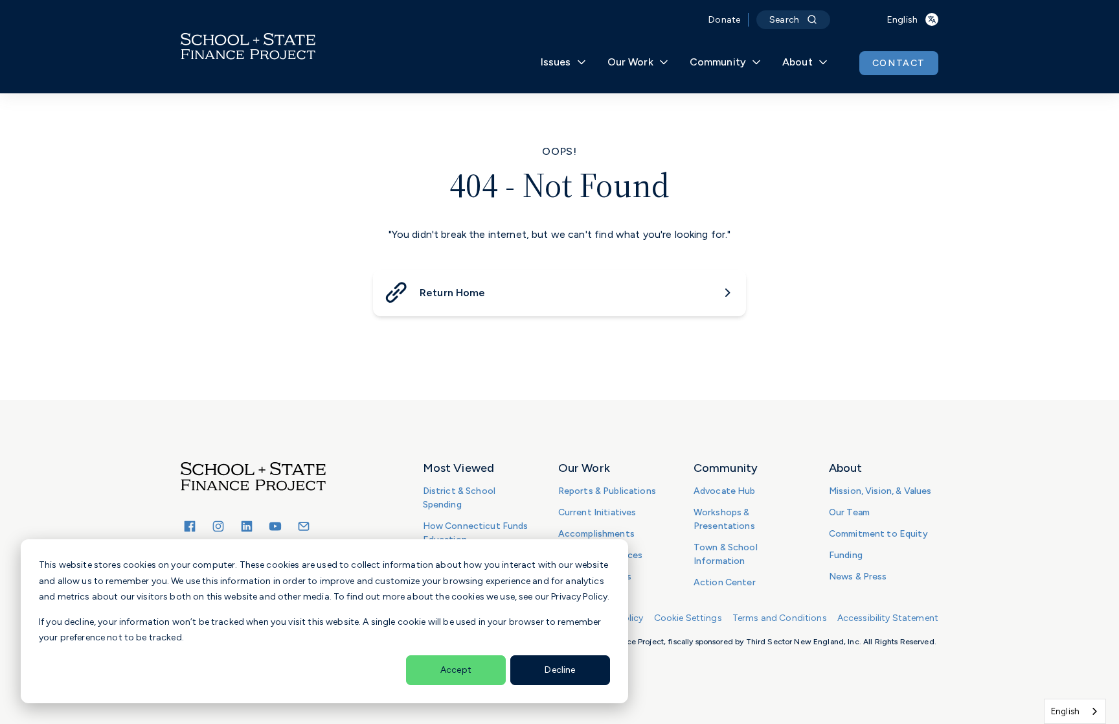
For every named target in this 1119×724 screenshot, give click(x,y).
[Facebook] (190, 526)
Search (784, 19)
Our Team (849, 512)
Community (718, 62)
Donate (724, 19)
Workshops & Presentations (724, 519)
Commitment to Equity (878, 533)
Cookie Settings (688, 618)
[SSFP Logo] (248, 46)
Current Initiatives (597, 512)
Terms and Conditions (779, 618)
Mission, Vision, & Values (880, 490)
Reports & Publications (607, 490)
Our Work (630, 62)
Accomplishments (596, 533)
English (1065, 711)
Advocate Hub (725, 490)
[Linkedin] (247, 526)
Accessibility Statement (887, 618)
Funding (846, 555)
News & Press (858, 576)
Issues (556, 62)
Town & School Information (726, 554)
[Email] (304, 526)
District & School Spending (459, 497)
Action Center (725, 582)
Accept (455, 669)
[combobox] (1075, 711)
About (797, 62)
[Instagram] (218, 526)
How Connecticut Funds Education (475, 532)
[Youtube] (275, 526)
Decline (560, 669)
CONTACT (898, 63)
